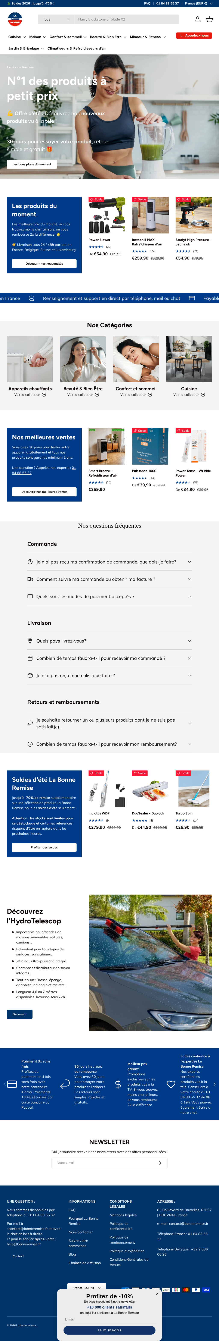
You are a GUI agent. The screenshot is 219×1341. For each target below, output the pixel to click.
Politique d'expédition (127, 1251)
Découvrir (20, 1014)
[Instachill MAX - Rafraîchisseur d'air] (150, 215)
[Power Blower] (107, 215)
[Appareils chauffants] (30, 359)
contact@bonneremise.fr (28, 1229)
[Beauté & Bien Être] (83, 359)
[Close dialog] (157, 1293)
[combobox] (108, 19)
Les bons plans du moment (32, 164)
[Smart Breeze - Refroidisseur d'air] (107, 446)
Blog (72, 1254)
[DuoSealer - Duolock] (150, 788)
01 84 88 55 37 (167, 3)
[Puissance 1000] (150, 446)
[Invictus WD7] (107, 788)
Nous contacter (81, 1232)
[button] (209, 19)
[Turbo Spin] (194, 788)
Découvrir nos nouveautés (44, 264)
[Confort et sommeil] (136, 359)
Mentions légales (123, 1215)
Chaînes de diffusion (85, 1263)
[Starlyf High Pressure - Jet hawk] (194, 215)
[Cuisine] (189, 359)
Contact (18, 1256)
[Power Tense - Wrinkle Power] (194, 446)
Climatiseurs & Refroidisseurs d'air (76, 48)
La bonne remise (26, 1325)
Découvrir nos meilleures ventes (44, 492)
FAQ (147, 3)
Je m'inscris (109, 1330)
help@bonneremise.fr (24, 1244)
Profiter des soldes (44, 847)
